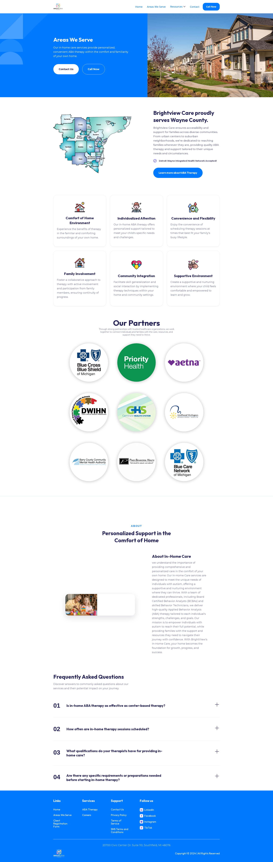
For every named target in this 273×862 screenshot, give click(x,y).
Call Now (211, 6)
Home (138, 6)
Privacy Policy (119, 815)
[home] (58, 6)
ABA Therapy (90, 809)
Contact (194, 6)
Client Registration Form (60, 823)
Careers (86, 815)
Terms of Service (116, 822)
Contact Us (66, 69)
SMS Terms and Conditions (119, 830)
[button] (177, 6)
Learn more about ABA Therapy (178, 172)
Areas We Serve (156, 6)
